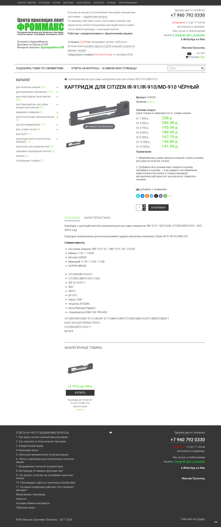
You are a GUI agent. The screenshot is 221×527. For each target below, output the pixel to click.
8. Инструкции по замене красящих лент (39, 470)
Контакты (99, 2)
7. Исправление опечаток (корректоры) (39, 466)
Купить (80, 392)
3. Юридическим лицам (29, 445)
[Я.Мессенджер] (138, 196)
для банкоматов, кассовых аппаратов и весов (32, 106)
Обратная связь (25, 507)
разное (22, 155)
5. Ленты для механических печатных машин (42, 454)
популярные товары (29, 160)
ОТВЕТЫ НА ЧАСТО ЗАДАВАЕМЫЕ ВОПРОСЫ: (42, 432)
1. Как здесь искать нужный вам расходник (42, 437)
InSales (201, 519)
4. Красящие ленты (27, 450)
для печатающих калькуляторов (35, 118)
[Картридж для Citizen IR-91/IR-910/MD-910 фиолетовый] (80, 368)
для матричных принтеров (34, 91)
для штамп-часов (28, 129)
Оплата (56, 2)
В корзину (158, 207)
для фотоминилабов (30, 124)
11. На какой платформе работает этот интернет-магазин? (45, 488)
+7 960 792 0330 (187, 15)
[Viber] (161, 196)
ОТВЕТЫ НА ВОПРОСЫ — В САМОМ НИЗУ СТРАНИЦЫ (104, 68)
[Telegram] (152, 196)
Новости (21, 498)
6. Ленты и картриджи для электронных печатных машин (45, 460)
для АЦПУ (23, 134)
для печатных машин (30, 87)
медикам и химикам (29, 112)
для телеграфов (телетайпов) (33, 98)
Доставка (68, 2)
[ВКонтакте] (142, 196)
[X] (156, 196)
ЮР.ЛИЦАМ (44, 2)
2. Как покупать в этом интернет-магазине (41, 441)
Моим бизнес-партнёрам (30, 494)
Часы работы (83, 2)
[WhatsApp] (165, 196)
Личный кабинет (128, 2)
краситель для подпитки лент (35, 146)
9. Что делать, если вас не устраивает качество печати (44, 477)
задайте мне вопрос (95, 16)
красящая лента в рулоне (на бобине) (33, 140)
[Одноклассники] (147, 196)
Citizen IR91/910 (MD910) (141, 79)
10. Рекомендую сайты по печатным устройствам (45, 482)
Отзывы (111, 2)
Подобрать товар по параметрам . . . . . (42, 68)
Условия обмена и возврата (33, 503)
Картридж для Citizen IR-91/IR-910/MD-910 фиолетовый (80, 403)
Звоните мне (182, 10)
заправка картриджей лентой (35, 151)
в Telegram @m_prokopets (189, 35)
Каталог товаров (26, 2)
